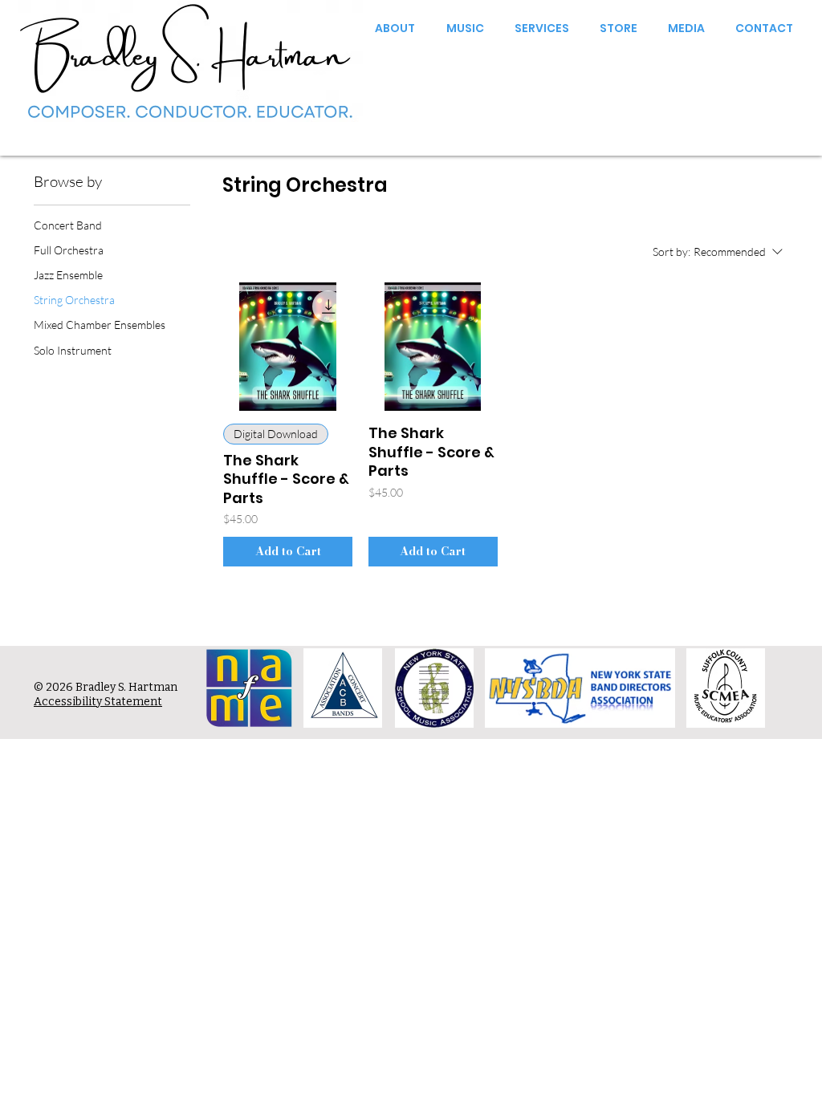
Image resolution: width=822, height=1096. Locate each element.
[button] (389, 28)
